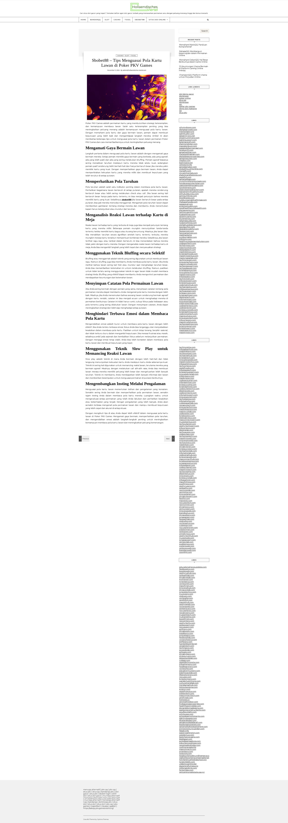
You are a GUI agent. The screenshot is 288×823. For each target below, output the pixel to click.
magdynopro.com (187, 275)
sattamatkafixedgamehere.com (193, 727)
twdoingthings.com (188, 223)
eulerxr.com (184, 689)
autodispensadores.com (190, 741)
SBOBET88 (140, 20)
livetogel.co (184, 700)
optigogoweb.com (187, 548)
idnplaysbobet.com (187, 720)
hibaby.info (184, 731)
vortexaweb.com (186, 606)
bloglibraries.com (187, 198)
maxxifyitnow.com (187, 482)
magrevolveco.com (187, 316)
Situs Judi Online (157, 20)
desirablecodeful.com (189, 229)
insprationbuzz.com (188, 146)
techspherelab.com (188, 451)
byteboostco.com (187, 416)
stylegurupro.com (187, 656)
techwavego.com (187, 432)
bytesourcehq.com (187, 385)
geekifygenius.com (187, 691)
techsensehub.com (188, 356)
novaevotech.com (187, 405)
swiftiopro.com (185, 642)
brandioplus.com (186, 513)
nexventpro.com (186, 621)
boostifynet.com (186, 619)
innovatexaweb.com (188, 360)
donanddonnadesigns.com (191, 708)
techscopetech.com (188, 436)
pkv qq (104, 790)
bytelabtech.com (187, 358)
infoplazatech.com (187, 370)
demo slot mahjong (188, 109)
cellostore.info (185, 165)
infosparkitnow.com (188, 364)
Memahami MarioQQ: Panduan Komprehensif (193, 46)
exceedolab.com (186, 650)
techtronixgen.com (188, 260)
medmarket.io (185, 235)
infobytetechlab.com (188, 303)
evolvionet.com (186, 579)
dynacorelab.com (187, 590)
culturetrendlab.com (188, 683)
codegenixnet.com (187, 308)
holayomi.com (185, 753)
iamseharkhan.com (187, 152)
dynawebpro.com (187, 515)
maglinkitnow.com (187, 252)
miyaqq (105, 806)
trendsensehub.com (188, 685)
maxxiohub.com (186, 602)
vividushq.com (185, 521)
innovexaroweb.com (188, 440)
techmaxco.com (186, 648)
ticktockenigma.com (188, 687)
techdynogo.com (187, 245)
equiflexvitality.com (188, 712)
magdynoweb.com (187, 438)
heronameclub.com (188, 233)
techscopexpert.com (188, 266)
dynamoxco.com (186, 507)
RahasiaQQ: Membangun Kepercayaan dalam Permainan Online (193, 53)
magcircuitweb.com (188, 264)
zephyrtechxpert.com (189, 426)
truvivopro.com (186, 594)
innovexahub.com (187, 588)
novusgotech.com (187, 503)
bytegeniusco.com (187, 283)
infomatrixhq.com (187, 401)
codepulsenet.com (187, 467)
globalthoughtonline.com (191, 169)
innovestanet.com (187, 494)
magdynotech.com (187, 469)
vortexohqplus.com (188, 640)
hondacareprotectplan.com (191, 183)
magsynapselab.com (188, 258)
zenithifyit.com (185, 600)
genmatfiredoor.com (188, 702)
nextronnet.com (186, 505)
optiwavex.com (186, 532)
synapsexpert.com (187, 540)
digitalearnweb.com (188, 130)
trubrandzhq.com (187, 617)
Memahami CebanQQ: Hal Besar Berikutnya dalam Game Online (193, 61)
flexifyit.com (184, 498)
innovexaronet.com (188, 397)
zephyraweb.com (187, 604)
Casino (117, 20)
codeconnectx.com (188, 393)
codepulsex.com (186, 434)
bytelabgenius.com (188, 270)
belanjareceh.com (187, 142)
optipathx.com (185, 488)
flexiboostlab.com (187, 637)
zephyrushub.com (187, 573)
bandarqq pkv (107, 792)
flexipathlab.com (186, 519)
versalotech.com (186, 646)
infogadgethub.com (188, 349)
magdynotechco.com (188, 362)
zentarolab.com (186, 542)
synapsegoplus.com (188, 463)
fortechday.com (186, 770)
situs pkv (183, 113)
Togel (128, 20)
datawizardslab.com (188, 658)
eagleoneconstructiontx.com (192, 710)
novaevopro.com (186, 613)
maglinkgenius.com (188, 409)
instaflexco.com (186, 633)
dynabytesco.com (187, 654)
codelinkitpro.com (187, 351)
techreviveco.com (187, 443)
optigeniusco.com (187, 609)
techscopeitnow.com (188, 324)
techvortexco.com (187, 366)
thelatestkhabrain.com (189, 154)
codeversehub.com (188, 455)
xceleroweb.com (186, 546)
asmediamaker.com (188, 167)
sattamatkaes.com (187, 179)
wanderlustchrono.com (189, 681)
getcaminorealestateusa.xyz (192, 772)
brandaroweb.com (187, 550)
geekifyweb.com (186, 368)
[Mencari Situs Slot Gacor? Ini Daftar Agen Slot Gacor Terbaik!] (144, 7)
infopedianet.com (187, 465)
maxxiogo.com (185, 501)
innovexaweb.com (187, 511)
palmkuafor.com (186, 134)
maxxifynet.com (186, 586)
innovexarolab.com (187, 301)
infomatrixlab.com (187, 453)
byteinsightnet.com (188, 387)
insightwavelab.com (188, 673)
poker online (185, 98)
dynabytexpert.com (188, 496)
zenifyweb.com (186, 698)
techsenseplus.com (188, 287)
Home (83, 20)
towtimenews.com (187, 188)
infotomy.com (185, 239)
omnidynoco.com (187, 534)
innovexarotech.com (188, 318)
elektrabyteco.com (187, 418)
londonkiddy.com (187, 762)
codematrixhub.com (188, 285)
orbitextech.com (186, 693)
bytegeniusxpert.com (189, 372)
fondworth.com (186, 150)
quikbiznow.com (186, 544)
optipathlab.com (186, 575)
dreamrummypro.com (189, 138)
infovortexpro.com (187, 320)
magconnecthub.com (189, 459)
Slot (107, 20)
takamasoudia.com (187, 221)
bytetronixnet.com (187, 326)
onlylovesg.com (186, 714)
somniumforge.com (188, 196)
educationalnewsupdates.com (193, 567)
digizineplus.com (186, 474)
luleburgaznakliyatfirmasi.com (193, 200)
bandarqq (92, 802)
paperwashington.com (189, 733)
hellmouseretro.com (188, 212)
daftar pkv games (187, 106)
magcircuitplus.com (188, 322)
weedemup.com (186, 735)
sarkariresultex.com (188, 158)
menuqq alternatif (91, 790)
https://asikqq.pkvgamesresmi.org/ (98, 808)
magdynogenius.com (188, 256)
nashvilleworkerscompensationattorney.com (199, 758)
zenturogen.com (187, 509)
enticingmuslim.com (188, 206)
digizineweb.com (186, 391)
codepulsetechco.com (189, 389)
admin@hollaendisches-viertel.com (134, 70)
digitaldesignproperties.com (191, 156)
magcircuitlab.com (187, 411)
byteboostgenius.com (189, 461)
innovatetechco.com (188, 272)
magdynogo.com (187, 333)
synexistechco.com (187, 592)
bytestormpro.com (187, 679)
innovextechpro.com (188, 262)
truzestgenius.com (187, 422)
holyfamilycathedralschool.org (193, 760)
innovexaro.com (186, 476)
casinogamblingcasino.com (191, 185)
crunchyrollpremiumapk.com (192, 181)
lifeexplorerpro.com (188, 675)
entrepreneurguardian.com (191, 729)
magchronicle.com (187, 248)
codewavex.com (186, 414)
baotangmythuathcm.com (191, 192)
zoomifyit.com (185, 552)
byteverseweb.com (187, 457)
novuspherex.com (187, 611)
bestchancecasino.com (189, 737)
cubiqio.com (184, 660)
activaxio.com (185, 652)
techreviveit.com (186, 279)
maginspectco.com (187, 330)
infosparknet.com (187, 480)
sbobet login (104, 794)
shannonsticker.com (188, 144)
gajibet (113, 806)
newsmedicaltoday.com (189, 745)
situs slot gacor (94, 796)
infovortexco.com (187, 428)
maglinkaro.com (186, 445)
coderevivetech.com (188, 314)
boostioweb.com (186, 571)
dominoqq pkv (105, 802)
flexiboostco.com (186, 569)
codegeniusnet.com (188, 380)
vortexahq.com (186, 598)
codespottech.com (187, 243)
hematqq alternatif (92, 798)
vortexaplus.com (186, 523)
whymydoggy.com (187, 127)
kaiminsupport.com (188, 140)
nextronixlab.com (187, 490)
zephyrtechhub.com (188, 536)
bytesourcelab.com (188, 478)
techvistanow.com (187, 399)
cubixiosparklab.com (188, 403)
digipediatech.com (187, 250)
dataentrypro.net (187, 136)
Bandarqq (95, 20)
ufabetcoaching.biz (188, 764)
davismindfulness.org (188, 766)
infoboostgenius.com (188, 289)
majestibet (95, 806)
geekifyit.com (185, 177)
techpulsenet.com (187, 424)
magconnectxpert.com (189, 420)
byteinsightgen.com (188, 295)
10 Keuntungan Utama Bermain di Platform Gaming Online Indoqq (193, 68)
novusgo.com (185, 677)
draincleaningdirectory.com (191, 190)
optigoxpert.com (186, 625)
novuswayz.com (186, 627)
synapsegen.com (186, 517)
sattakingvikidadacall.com (190, 722)
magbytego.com (186, 378)
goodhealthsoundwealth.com (192, 208)
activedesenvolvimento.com (191, 716)
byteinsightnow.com (188, 312)
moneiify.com (185, 171)
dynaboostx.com (186, 631)
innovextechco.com (188, 407)
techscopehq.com (187, 472)
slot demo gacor (186, 94)
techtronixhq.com (187, 347)
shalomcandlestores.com (190, 175)
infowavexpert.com (188, 281)
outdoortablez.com (188, 237)
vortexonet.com (186, 584)
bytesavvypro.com (187, 293)
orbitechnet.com (186, 530)
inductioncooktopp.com (190, 743)
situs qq (182, 100)
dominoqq (184, 96)
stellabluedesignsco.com (190, 225)
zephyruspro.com (187, 486)
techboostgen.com (187, 353)
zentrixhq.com (185, 492)
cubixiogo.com (185, 525)
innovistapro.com (187, 635)
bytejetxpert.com (187, 328)
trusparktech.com (187, 615)
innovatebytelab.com (188, 374)
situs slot (92, 804)
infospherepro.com (187, 664)
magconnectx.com (187, 749)
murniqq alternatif (111, 796)
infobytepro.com (186, 376)
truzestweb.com (186, 538)
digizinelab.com (186, 430)
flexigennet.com (186, 231)
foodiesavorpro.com (188, 667)
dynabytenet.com (187, 447)
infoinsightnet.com (187, 382)
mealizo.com (184, 161)
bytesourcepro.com (188, 449)
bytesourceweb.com (188, 310)
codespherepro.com (188, 306)
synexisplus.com (186, 582)
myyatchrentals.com (188, 173)
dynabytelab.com (187, 577)
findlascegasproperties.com (191, 704)
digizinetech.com (187, 297)
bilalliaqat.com (185, 739)
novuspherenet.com (188, 528)
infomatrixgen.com (187, 299)
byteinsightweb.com (188, 254)
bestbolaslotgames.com (190, 725)
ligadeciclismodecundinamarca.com (195, 756)
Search (204, 31)
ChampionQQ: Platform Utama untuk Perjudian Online (193, 76)
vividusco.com (185, 596)
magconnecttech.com (189, 695)
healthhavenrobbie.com (190, 706)
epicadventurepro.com (189, 671)
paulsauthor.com (187, 227)
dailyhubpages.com (188, 718)
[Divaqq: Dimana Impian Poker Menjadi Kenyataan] (170, 439)
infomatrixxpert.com (188, 395)
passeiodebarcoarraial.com (191, 148)
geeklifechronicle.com (189, 662)
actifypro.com (185, 629)
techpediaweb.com (188, 268)
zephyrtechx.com (187, 623)
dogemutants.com (187, 216)
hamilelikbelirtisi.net (188, 644)
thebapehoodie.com (188, 202)
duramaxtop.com (187, 219)
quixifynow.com (186, 484)
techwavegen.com (187, 291)
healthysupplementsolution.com (194, 241)
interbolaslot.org (186, 132)
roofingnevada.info (187, 747)
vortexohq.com (186, 669)
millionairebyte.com (188, 768)
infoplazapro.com (187, 277)
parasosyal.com (186, 204)
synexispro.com (186, 751)
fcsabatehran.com (187, 214)
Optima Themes (103, 819)
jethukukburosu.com (189, 194)
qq (180, 104)
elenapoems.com (187, 210)
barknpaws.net (186, 163)
